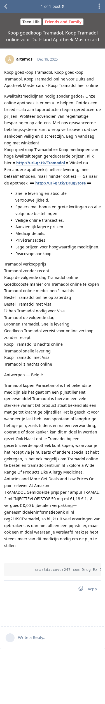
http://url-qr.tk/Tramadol (40, 162)
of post (50, 6)
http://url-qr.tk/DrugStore (60, 183)
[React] (79, 589)
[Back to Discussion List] (5, 6)
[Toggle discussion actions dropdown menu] (99, 6)
